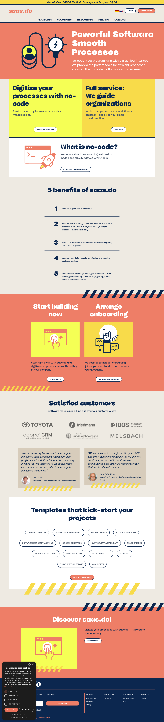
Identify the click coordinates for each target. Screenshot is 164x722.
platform (44, 19)
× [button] (32, 664)
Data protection (44, 718)
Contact (144, 698)
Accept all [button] (11, 710)
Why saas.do (91, 698)
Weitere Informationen (11, 687)
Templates (108, 698)
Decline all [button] (26, 710)
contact (120, 19)
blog (124, 701)
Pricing (103, 19)
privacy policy (36, 710)
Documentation (128, 698)
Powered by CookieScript (19, 717)
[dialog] (19, 691)
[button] (64, 19)
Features (89, 701)
